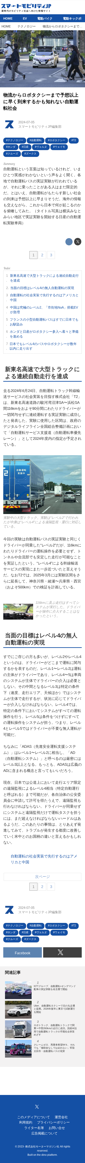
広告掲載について (44, 1133)
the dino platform (47, 1154)
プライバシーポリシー (53, 1122)
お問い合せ (57, 1128)
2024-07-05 (26, 122)
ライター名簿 (34, 1128)
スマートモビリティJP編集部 (39, 126)
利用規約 (25, 1122)
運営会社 (61, 1117)
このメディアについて (33, 1117)
